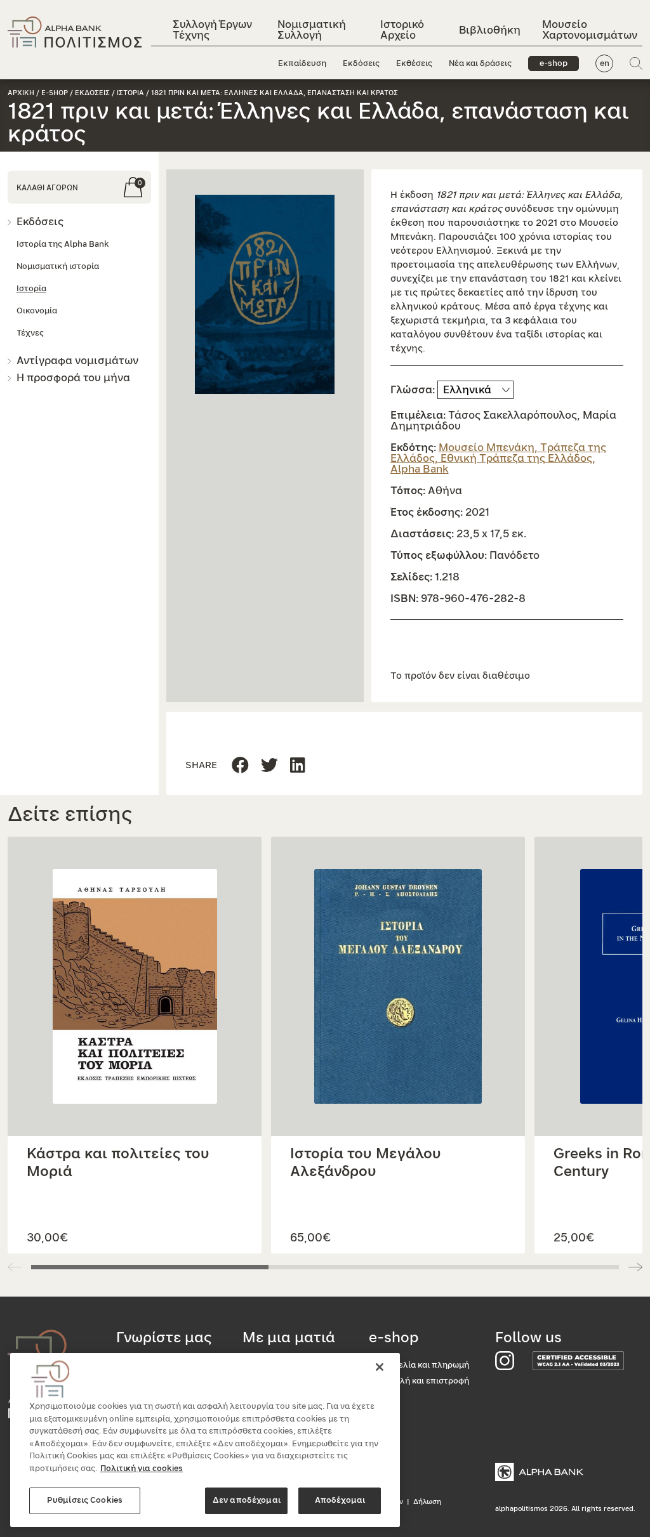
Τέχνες (30, 333)
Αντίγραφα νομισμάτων (77, 360)
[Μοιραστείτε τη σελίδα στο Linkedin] (269, 766)
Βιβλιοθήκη (490, 30)
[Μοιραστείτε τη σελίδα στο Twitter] (297, 766)
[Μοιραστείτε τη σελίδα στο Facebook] (240, 766)
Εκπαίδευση (302, 64)
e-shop (553, 64)
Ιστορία (31, 289)
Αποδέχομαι (340, 1500)
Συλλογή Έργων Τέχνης (212, 30)
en (604, 64)
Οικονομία (37, 311)
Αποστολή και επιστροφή (419, 1381)
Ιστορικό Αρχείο (402, 30)
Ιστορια (130, 92)
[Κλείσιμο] (380, 1367)
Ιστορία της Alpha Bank (63, 244)
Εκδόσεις (361, 64)
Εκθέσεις (414, 64)
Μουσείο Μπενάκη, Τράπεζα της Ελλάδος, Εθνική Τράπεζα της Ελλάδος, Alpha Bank (498, 458)
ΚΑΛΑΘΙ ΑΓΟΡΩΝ (47, 188)
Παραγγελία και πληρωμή (419, 1365)
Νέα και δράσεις (480, 64)
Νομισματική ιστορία (58, 267)
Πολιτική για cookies (141, 1469)
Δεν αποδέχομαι (247, 1500)
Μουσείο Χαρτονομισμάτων (589, 30)
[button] (265, 294)
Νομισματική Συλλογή (311, 30)
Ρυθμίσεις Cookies (85, 1500)
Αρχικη (21, 92)
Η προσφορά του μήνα (73, 377)
